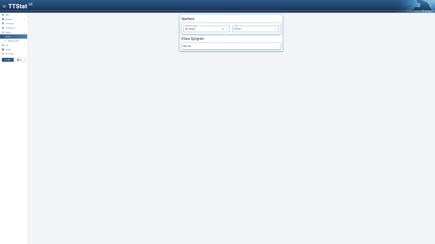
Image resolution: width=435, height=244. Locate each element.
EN (21, 60)
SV (9, 60)
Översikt (237, 29)
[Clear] (222, 28)
